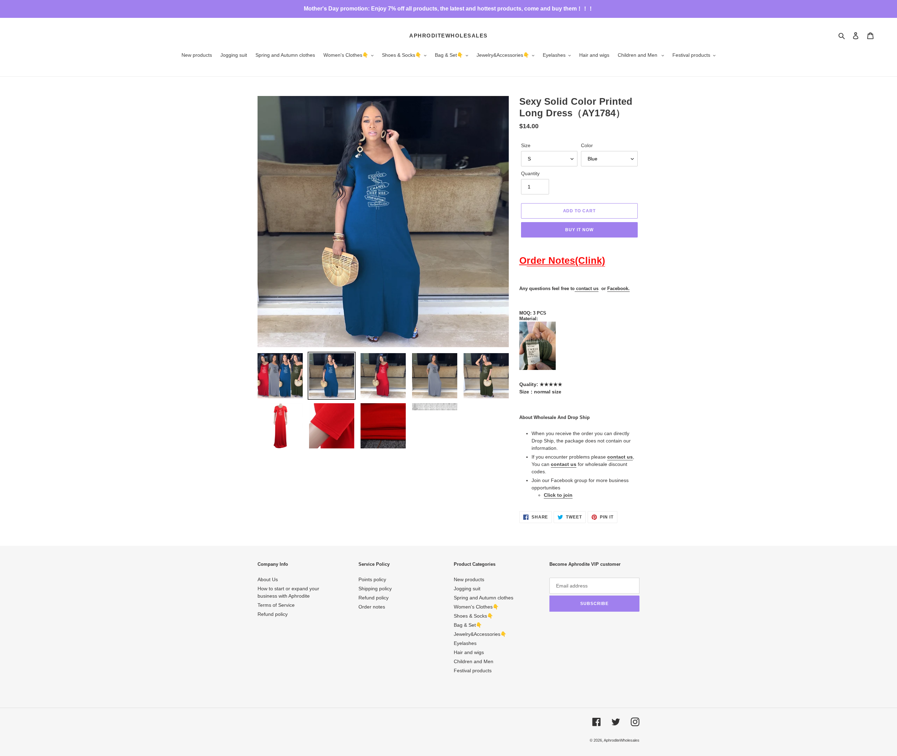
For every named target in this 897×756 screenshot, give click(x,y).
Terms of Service (276, 605)
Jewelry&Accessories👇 (480, 634)
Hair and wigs (469, 652)
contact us (587, 288)
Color (587, 145)
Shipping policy (375, 588)
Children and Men (473, 661)
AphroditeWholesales (448, 36)
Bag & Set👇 (468, 625)
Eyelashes (465, 643)
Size (525, 145)
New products (469, 579)
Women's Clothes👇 (476, 607)
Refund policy (273, 614)
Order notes (371, 607)
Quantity (530, 173)
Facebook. (618, 288)
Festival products (473, 670)
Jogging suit (467, 588)
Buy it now (579, 229)
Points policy (372, 579)
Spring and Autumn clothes (483, 597)
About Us (268, 579)
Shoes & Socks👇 (473, 616)
